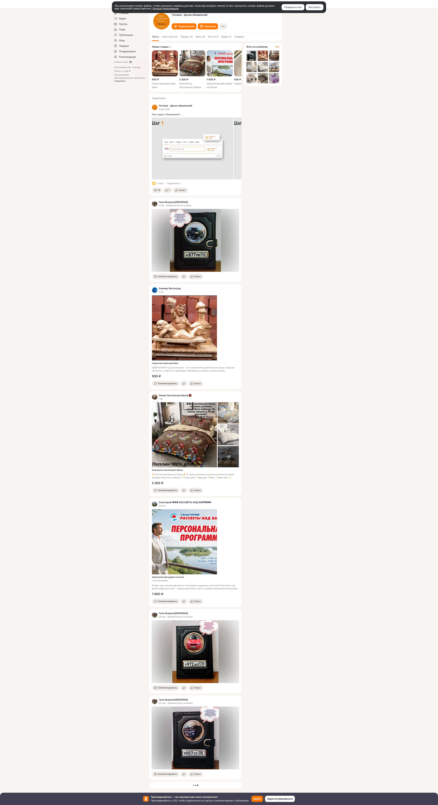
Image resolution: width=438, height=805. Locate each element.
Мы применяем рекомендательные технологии (129, 77)
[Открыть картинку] (192, 148)
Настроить (314, 7)
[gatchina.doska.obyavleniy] (154, 107)
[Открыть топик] (195, 114)
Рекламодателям (122, 67)
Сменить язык (121, 62)
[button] (184, 26)
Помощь (136, 67)
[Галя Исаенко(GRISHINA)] (154, 204)
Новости (118, 71)
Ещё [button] (126, 71)
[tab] (155, 36)
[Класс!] (154, 183)
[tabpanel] (195, 437)
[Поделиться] (183, 276)
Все (277, 46)
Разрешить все (293, 7)
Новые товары (160, 46)
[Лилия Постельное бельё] (154, 397)
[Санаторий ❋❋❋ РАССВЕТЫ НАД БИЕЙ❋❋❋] (154, 504)
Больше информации (166, 8)
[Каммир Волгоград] (154, 290)
